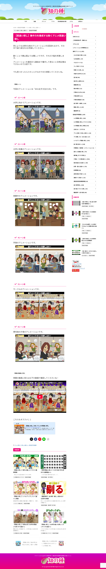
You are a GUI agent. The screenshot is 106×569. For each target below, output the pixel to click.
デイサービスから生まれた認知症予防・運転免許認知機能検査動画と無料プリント (53, 555)
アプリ (53, 21)
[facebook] (35, 439)
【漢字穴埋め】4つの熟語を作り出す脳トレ (89, 213)
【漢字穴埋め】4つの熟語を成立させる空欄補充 (89, 239)
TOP (26, 21)
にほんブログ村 (76, 264)
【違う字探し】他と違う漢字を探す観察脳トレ (89, 202)
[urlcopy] (48, 439)
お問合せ (80, 21)
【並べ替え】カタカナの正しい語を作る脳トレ (89, 252)
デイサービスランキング (78, 268)
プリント (44, 21)
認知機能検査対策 (62, 21)
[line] (44, 439)
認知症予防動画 (32, 445)
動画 (35, 21)
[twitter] (31, 439)
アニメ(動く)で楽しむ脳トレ (21, 445)
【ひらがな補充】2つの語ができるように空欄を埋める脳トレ (89, 226)
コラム (71, 21)
